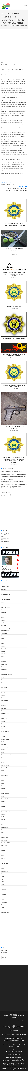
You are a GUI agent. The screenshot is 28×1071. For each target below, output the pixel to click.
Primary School (4, 837)
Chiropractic (20, 1027)
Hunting (3, 721)
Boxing (12, 1051)
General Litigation (5, 692)
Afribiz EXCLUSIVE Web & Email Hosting (19, 1069)
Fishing (4, 1064)
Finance (3, 682)
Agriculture (3, 589)
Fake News (14, 254)
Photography (4, 829)
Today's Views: (4, 492)
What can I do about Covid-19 (7, 487)
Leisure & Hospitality (5, 747)
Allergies (13, 1026)
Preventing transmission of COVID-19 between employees (13, 474)
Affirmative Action (5, 586)
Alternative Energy (21, 1032)
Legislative (3, 744)
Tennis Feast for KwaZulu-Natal (14, 248)
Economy (3, 651)
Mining (2, 772)
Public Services (4, 845)
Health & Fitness (4, 700)
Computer (18, 1054)
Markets (3, 760)
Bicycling (14, 1049)
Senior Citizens (4, 863)
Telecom (3, 891)
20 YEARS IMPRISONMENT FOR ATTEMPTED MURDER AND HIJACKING (14, 224)
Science (3, 858)
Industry (3, 726)
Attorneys (3, 602)
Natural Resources (5, 793)
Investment (3, 734)
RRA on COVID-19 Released (7, 479)
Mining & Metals (4, 775)
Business (3, 615)
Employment (4, 664)
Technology (3, 889)
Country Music (12, 1015)
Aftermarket (5, 1018)
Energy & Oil (4, 666)
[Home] (1, 25)
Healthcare (3, 705)
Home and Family (5, 713)
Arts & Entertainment (5, 599)
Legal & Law (4, 741)
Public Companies (5, 840)
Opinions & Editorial (5, 811)
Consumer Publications (19, 1018)
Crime (2, 638)
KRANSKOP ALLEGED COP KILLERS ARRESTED (14, 427)
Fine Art (21, 1015)
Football (20, 1051)
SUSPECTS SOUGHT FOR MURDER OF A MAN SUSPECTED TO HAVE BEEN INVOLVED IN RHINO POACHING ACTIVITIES (14, 460)
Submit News (4, 543)
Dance (2, 643)
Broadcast (3, 612)
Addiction (9, 1026)
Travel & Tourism (5, 910)
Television (3, 894)
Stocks (2, 884)
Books (20, 1020)
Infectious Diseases (5, 728)
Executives (12, 1063)
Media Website (13, 1012)
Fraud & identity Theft (5, 690)
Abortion (4, 1026)
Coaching (20, 1059)
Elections (3, 656)
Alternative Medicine (5, 594)
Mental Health (4, 767)
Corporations (4, 633)
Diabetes (3, 646)
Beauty (2, 609)
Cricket (2, 635)
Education (3, 653)
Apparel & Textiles (5, 1034)
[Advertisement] (14, 47)
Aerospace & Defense (6, 584)
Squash (3, 879)
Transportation (4, 902)
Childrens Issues (4, 622)
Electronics (20, 1066)
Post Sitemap (4, 950)
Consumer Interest (5, 630)
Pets (2, 824)
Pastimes (3, 816)
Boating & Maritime (20, 1049)
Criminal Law (4, 641)
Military (2, 770)
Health (2, 697)
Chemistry (23, 1041)
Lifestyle (3, 749)
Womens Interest (5, 912)
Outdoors (3, 814)
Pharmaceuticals (4, 827)
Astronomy (7, 1041)
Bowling (8, 1051)
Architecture (13, 1034)
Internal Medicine (5, 731)
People (2, 822)
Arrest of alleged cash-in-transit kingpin (14, 338)
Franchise (22, 1063)
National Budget (4, 791)
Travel (2, 907)
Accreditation (4, 534)
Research (3, 850)
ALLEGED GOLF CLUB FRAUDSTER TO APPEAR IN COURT (14, 386)
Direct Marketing (5, 1061)
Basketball (9, 1049)
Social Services (4, 871)
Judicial (3, 736)
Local (2, 752)
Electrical (3, 659)
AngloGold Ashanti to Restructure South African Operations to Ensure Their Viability (14, 274)
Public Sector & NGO (5, 842)
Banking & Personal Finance (7, 607)
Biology (11, 1041)
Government (9, 64)
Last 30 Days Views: (5, 495)
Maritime (3, 757)
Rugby (2, 855)
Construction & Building (21, 1034)
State (2, 881)
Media (2, 536)
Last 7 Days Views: (5, 494)
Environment (4, 672)
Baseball (4, 1049)
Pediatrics (3, 819)
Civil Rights (3, 625)
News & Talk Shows (5, 798)
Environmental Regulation (6, 674)
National (3, 788)
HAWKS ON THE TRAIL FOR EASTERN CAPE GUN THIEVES (14, 355)
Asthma (6, 1027)
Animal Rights (4, 596)
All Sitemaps (4, 952)
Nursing (3, 803)
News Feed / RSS (5, 541)
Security (3, 860)
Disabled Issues (4, 648)
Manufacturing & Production (7, 754)
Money (2, 783)
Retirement (3, 853)
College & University (5, 628)
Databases (14, 1066)
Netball (2, 796)
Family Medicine (4, 679)
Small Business (4, 866)
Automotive (3, 604)
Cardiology (15, 1027)
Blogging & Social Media (12, 1038)
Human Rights (4, 718)
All (4, 64)
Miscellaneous (4, 778)
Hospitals (3, 716)
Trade (2, 899)
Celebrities (3, 620)
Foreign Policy (4, 687)
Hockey (3, 710)
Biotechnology (17, 1041)
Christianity (11, 1046)
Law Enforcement (5, 739)
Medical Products (5, 765)
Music (2, 785)
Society (16, 64)
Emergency (3, 661)
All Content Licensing (5, 533)
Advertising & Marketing (13, 1020)
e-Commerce (11, 1061)
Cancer (2, 617)
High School (3, 708)
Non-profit (3, 801)
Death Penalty (13, 1064)
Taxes (2, 886)
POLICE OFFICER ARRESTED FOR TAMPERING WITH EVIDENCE (14, 305)
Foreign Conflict (4, 685)
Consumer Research (15, 1060)
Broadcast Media (4, 538)
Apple (14, 1054)
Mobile (2, 780)
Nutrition (3, 806)
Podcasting (21, 1040)
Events (2, 677)
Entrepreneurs (4, 669)
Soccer (2, 868)
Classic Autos (11, 1018)
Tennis (2, 897)
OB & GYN (3, 809)
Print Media (3, 539)
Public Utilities (4, 847)
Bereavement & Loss (9, 1059)
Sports (2, 876)
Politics (3, 832)
